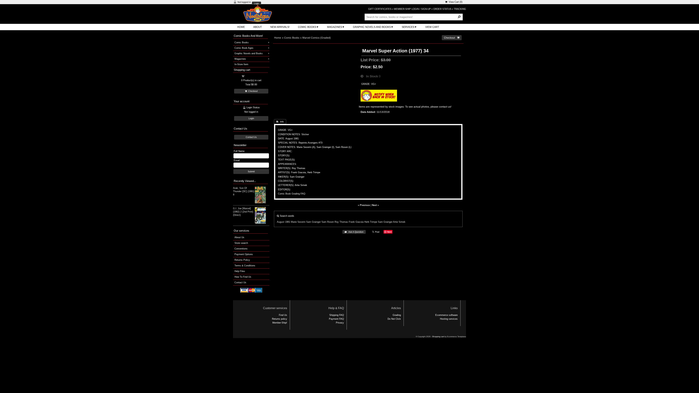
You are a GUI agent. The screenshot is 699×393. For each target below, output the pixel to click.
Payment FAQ (336, 318)
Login (256, 4)
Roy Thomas (341, 222)
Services (408, 26)
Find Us (283, 315)
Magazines (334, 26)
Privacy (340, 322)
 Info (280, 122)
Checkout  (451, 37)
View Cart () (454, 2)
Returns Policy (242, 260)
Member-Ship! (279, 322)
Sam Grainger (313, 222)
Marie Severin (298, 222)
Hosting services (449, 318)
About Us (239, 237)
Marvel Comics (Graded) (316, 37)
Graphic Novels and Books (372, 26)
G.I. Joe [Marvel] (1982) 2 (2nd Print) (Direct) (243, 211)
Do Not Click (394, 318)
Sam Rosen (327, 222)
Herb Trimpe (370, 222)
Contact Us (251, 137)
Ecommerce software (446, 315)
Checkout (252, 91)
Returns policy (279, 318)
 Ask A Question (354, 232)
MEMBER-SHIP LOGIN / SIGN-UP (412, 9)
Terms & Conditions (244, 265)
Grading (397, 315)
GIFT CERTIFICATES (380, 9)
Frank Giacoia (356, 222)
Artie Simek (399, 222)
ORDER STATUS (442, 9)
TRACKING (460, 9)
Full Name (239, 151)
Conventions (241, 248)
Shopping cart (253, 76)
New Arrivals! (280, 26)
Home (241, 26)
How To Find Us (242, 276)
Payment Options (243, 254)
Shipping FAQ (336, 315)
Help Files (239, 271)
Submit (251, 171)
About (257, 26)
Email (237, 160)
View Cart (432, 26)
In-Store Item (241, 64)
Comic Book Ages (243, 48)
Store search (241, 243)
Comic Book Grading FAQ (291, 193)
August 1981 (283, 222)
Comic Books (307, 26)
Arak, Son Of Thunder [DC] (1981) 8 (243, 191)
